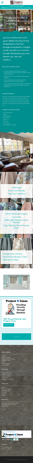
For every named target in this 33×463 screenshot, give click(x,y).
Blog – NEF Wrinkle (6, 389)
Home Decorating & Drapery (8, 359)
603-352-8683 (9, 447)
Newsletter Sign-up (6, 390)
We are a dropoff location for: (8, 431)
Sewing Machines (6, 363)
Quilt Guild (4, 394)
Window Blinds (5, 374)
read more (8, 325)
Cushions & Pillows (6, 376)
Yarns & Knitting (5, 365)
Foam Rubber (5, 377)
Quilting (3, 355)
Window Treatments (6, 372)
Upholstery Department (7, 379)
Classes (3, 387)
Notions (3, 362)
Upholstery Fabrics (6, 360)
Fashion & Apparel (6, 357)
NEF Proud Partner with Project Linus (14, 320)
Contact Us (4, 395)
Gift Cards (4, 392)
